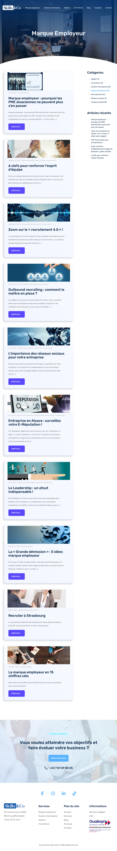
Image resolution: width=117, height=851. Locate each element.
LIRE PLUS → (16, 127)
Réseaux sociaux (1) (99, 98)
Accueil (67, 812)
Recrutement (37, 224)
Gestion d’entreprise (52, 8)
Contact (108, 8)
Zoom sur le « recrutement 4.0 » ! (35, 230)
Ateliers (67, 8)
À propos (97, 8)
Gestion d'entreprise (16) (100, 87)
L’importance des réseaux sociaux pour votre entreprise (36, 355)
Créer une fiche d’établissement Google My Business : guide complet (101, 148)
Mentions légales (97, 812)
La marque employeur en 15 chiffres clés (31, 674)
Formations (78, 8)
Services (68, 816)
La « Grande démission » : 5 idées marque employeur (35, 553)
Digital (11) (95, 79)
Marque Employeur (24, 93)
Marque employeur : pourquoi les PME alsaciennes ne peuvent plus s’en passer (35, 102)
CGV (91, 816)
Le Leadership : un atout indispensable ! (28, 490)
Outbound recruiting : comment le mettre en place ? (36, 291)
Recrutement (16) (98, 94)
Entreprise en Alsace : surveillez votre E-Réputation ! (34, 422)
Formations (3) (97, 83)
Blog (89, 8)
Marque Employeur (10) (100, 91)
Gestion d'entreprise (28, 160)
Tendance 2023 (51, 160)
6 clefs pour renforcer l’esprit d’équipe (32, 168)
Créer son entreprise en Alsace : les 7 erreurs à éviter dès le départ (100, 133)
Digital (20, 348)
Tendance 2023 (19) (99, 102)
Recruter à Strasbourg (26, 616)
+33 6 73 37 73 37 (12, 820)
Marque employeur (32, 8)
